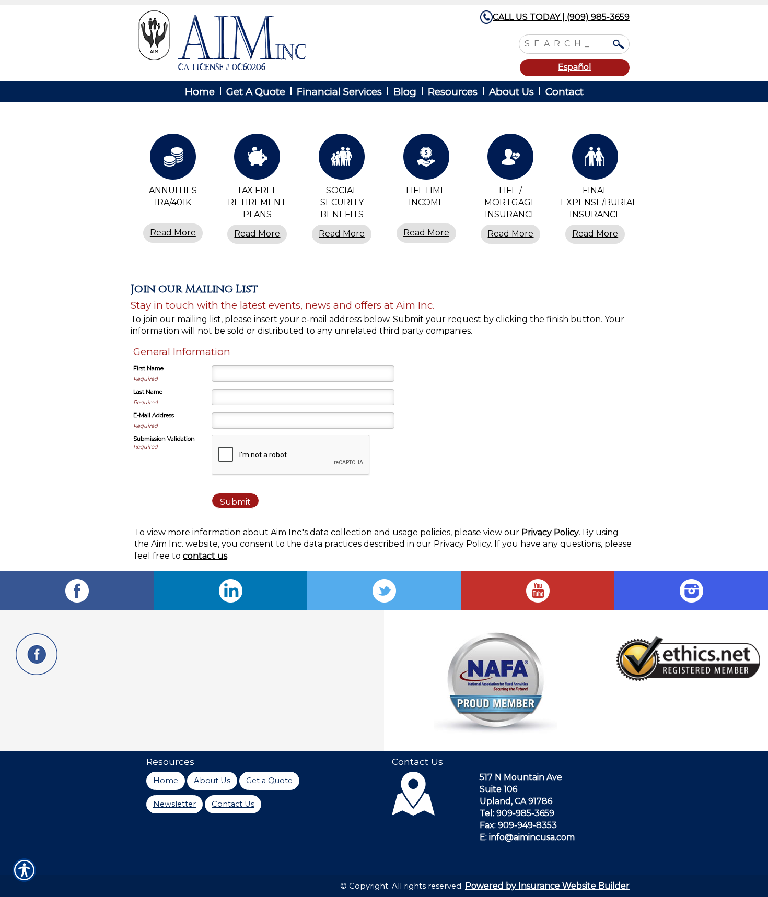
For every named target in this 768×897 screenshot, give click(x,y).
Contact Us (233, 804)
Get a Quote (269, 780)
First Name (148, 368)
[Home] (278, 40)
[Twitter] (384, 591)
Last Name (147, 391)
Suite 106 (498, 789)
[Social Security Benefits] (341, 159)
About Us (212, 780)
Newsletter (174, 804)
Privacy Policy (550, 532)
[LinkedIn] (230, 591)
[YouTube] (538, 591)
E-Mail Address (153, 415)
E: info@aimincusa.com (527, 837)
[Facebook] (77, 591)
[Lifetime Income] (426, 159)
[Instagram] (691, 591)
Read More (173, 233)
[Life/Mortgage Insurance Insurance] (510, 159)
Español (574, 67)
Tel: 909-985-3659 (517, 813)
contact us (205, 556)
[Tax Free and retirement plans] (257, 159)
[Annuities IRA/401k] (172, 159)
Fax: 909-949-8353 (518, 825)
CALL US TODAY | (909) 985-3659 (561, 17)
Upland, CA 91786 (516, 801)
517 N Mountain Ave (521, 777)
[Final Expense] (595, 159)
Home (165, 780)
